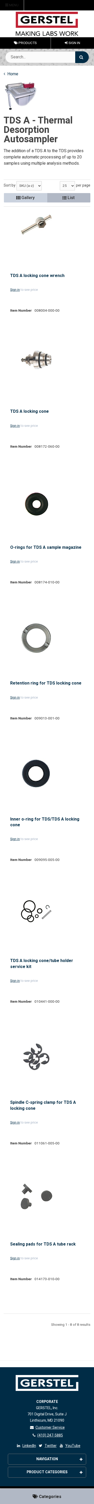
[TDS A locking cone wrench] (36, 224)
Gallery (27, 198)
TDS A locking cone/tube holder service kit (41, 964)
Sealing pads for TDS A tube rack (43, 1244)
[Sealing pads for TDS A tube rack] (36, 1196)
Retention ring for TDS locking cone (45, 683)
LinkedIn (29, 1445)
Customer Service (50, 1427)
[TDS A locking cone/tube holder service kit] (36, 911)
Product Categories (47, 1472)
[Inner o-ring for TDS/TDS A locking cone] (36, 773)
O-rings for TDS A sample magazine (45, 547)
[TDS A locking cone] (36, 359)
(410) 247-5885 (50, 1435)
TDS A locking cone (29, 411)
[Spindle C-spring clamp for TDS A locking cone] (36, 1057)
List (71, 198)
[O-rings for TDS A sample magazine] (36, 503)
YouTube (72, 1445)
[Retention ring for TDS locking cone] (36, 638)
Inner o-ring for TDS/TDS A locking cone (44, 822)
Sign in (15, 289)
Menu (13, 5)
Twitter (51, 1445)
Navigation (47, 1459)
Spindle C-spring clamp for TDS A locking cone (43, 1105)
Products (27, 43)
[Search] (82, 57)
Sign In (74, 43)
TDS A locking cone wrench (37, 276)
